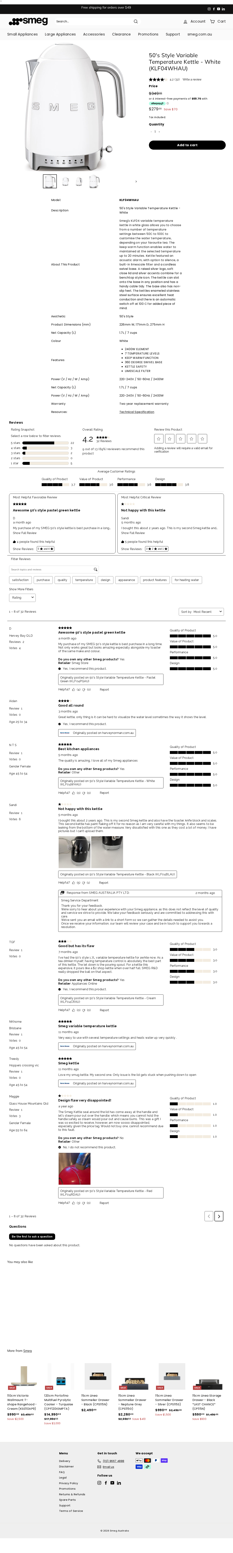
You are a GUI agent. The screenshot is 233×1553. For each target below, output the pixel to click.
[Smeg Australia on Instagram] (99, 1483)
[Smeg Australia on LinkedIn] (119, 1483)
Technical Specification (136, 412)
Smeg (27, 1351)
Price (153, 86)
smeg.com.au (199, 34)
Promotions (148, 34)
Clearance (121, 34)
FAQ (62, 1472)
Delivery (64, 1461)
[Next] (134, 181)
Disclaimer (66, 1466)
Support (173, 34)
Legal (63, 1477)
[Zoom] (72, 106)
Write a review (192, 79)
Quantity (156, 124)
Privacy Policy (68, 1483)
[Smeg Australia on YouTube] (112, 1483)
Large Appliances (60, 34)
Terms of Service (71, 1511)
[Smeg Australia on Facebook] (106, 1483)
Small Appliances (22, 34)
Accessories (94, 34)
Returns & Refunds (72, 1494)
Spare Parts (67, 1500)
